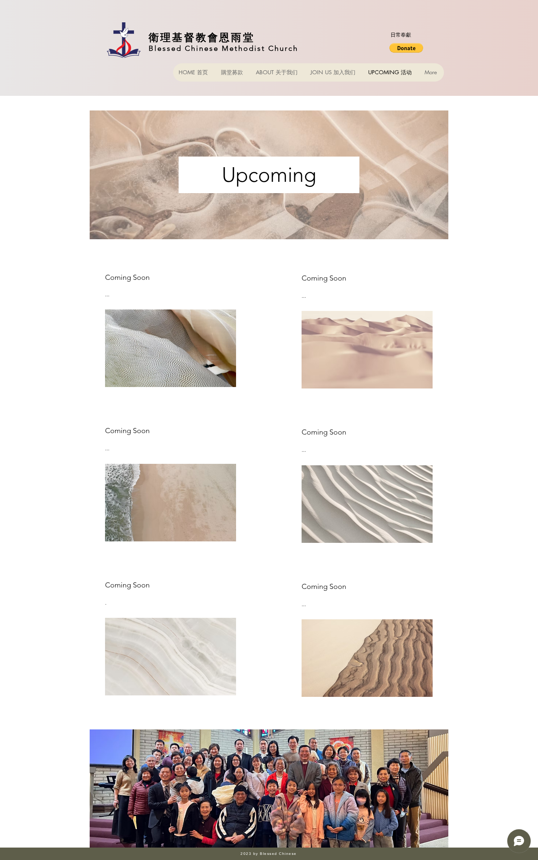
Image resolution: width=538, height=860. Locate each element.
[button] (406, 48)
